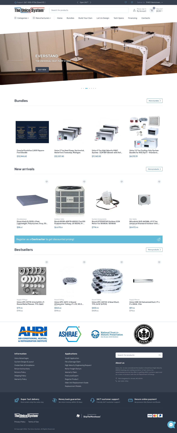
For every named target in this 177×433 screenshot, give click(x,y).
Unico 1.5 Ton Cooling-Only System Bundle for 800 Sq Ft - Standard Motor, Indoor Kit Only (144, 153)
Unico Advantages (21, 358)
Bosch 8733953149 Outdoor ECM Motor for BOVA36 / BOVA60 (106, 223)
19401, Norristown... (153, 2)
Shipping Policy (20, 376)
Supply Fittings (22, 300)
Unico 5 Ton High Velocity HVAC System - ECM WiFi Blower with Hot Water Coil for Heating (106, 153)
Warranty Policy (20, 379)
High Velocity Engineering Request (78, 365)
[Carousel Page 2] (83, 88)
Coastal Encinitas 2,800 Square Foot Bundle (30, 152)
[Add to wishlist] (47, 182)
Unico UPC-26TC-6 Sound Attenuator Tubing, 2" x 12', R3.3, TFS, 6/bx (68, 304)
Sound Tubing (59, 300)
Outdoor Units (59, 219)
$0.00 (159, 10)
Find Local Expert (71, 376)
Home (59, 18)
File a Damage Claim (73, 362)
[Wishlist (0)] (126, 2)
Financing (132, 18)
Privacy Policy (19, 422)
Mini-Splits (133, 219)
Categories (22, 18)
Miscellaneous (22, 219)
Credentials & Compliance (24, 365)
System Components (99, 219)
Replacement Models (73, 386)
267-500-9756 (30, 2)
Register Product (71, 379)
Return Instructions (22, 369)
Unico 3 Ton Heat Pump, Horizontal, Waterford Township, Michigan (69, 152)
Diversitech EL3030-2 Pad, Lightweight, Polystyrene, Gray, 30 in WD (31, 224)
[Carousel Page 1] (81, 88)
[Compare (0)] (131, 2)
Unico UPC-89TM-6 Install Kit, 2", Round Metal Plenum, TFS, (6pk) (31, 303)
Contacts (145, 18)
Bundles (70, 18)
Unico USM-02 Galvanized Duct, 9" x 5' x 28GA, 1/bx (144, 303)
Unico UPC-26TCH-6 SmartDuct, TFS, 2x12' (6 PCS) (105, 303)
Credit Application (72, 358)
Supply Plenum (134, 300)
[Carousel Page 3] (86, 88)
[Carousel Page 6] (93, 88)
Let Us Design (103, 18)
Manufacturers (42, 18)
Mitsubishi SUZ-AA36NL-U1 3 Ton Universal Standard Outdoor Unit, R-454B (143, 224)
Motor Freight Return (73, 369)
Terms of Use (33, 422)
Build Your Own (85, 18)
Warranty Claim (71, 372)
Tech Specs (119, 18)
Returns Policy (20, 372)
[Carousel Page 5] (91, 88)
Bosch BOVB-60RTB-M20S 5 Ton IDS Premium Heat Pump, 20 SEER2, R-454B (69, 224)
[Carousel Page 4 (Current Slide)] (89, 88)
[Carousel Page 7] (95, 88)
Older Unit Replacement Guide (76, 383)
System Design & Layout (24, 362)
